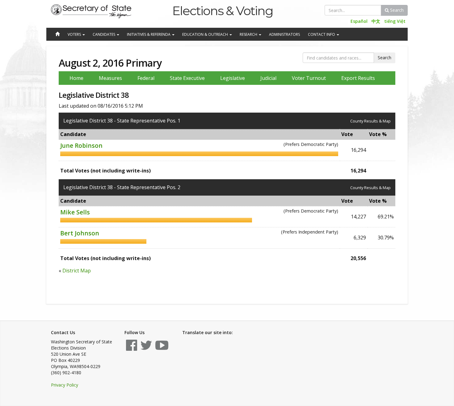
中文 (376, 21)
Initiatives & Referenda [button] (149, 34)
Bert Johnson (79, 233)
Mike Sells (75, 212)
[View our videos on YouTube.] (161, 348)
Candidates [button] (104, 34)
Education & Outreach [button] (205, 34)
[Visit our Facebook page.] (131, 348)
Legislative (232, 78)
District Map (76, 270)
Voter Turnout (309, 78)
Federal (145, 78)
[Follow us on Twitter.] (146, 348)
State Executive (187, 78)
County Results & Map (370, 121)
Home (76, 78)
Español (359, 21)
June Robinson (81, 145)
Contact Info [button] (322, 34)
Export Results (358, 78)
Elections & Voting (222, 10)
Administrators (284, 34)
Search (396, 10)
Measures (110, 78)
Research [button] (249, 34)
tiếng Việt (395, 21)
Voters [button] (75, 34)
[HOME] (57, 34)
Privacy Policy (64, 385)
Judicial (268, 78)
